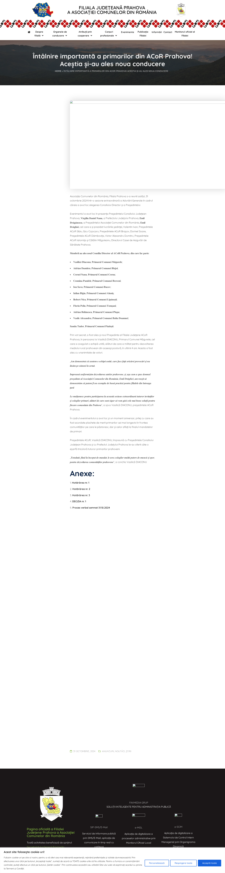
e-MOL (138, 827)
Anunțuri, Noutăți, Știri (116, 751)
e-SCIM (178, 826)
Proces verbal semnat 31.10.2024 (91, 507)
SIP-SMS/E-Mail (99, 827)
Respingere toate (183, 863)
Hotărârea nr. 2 (81, 488)
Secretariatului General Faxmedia (45, 847)
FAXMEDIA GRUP (138, 802)
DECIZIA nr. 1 (79, 501)
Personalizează (157, 863)
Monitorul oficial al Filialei (185, 33)
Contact (167, 32)
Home (58, 71)
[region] (112, 860)
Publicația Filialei (143, 33)
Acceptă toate (209, 863)
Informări (157, 32)
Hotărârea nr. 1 (80, 482)
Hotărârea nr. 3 (81, 495)
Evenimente (127, 32)
